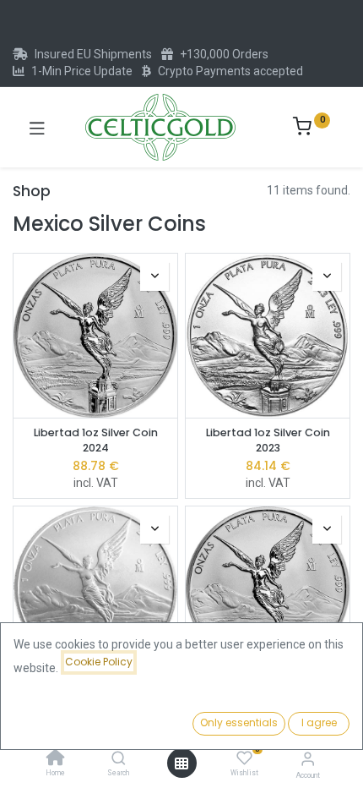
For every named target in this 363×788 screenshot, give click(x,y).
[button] (154, 276)
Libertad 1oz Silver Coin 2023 (268, 440)
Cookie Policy (99, 661)
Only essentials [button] (239, 722)
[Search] (119, 759)
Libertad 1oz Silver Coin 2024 (96, 440)
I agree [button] (319, 722)
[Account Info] (308, 759)
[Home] (55, 759)
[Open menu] (181, 763)
